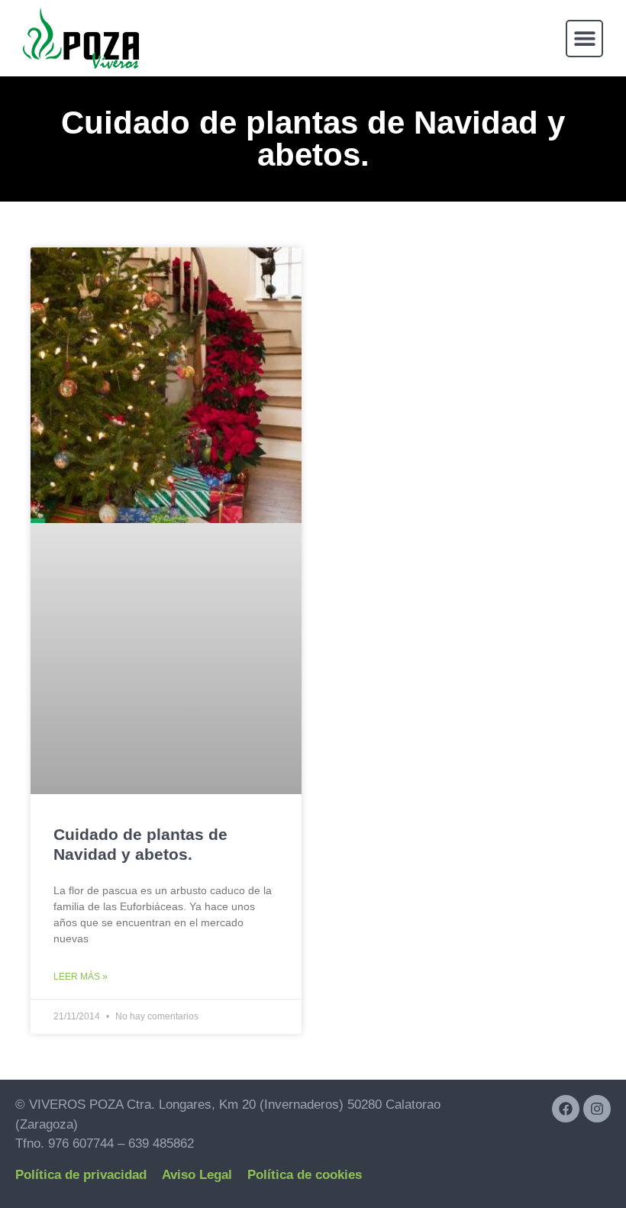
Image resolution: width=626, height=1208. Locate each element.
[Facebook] (565, 1108)
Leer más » (80, 976)
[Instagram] (597, 1108)
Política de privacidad (81, 1175)
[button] (584, 38)
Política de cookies (304, 1175)
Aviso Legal (197, 1175)
